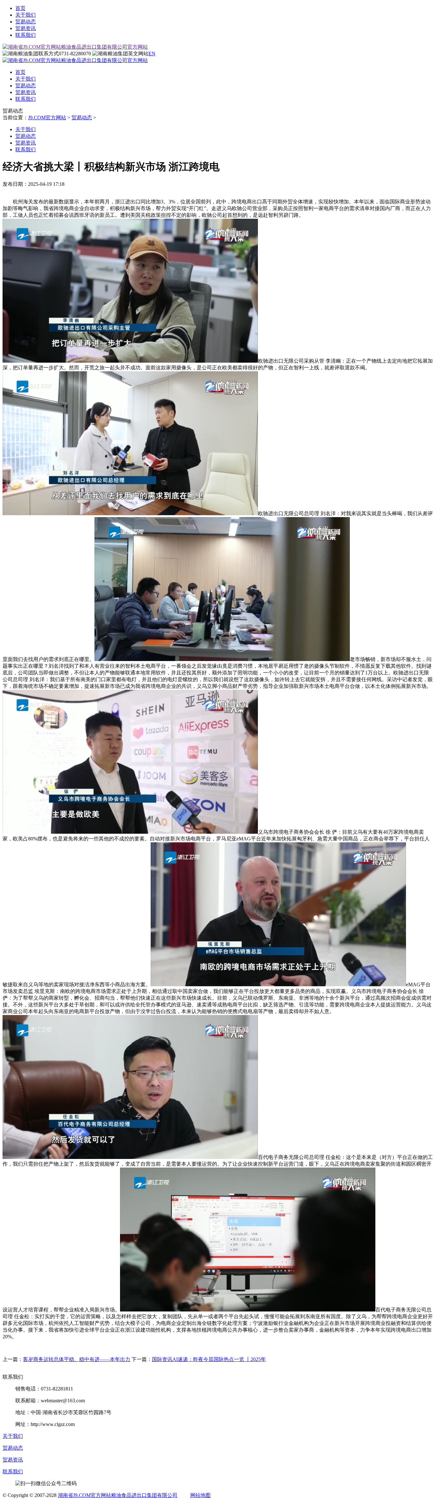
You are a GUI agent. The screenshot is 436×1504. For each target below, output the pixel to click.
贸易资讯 (25, 28)
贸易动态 (25, 21)
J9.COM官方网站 (47, 117)
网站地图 (200, 1495)
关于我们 (25, 15)
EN (151, 53)
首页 (20, 8)
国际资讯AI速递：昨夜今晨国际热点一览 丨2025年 (209, 1359)
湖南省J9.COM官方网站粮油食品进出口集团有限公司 (117, 1495)
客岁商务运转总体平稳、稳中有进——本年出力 (76, 1359)
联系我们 (25, 35)
